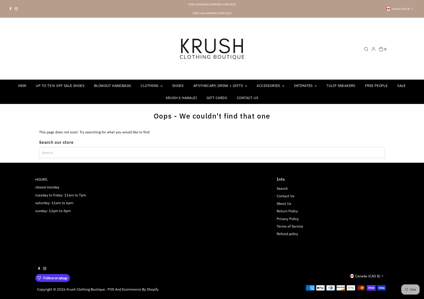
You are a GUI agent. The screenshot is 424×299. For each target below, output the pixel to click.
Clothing (150, 85)
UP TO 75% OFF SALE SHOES (60, 85)
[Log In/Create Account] (373, 49)
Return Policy (287, 211)
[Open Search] (366, 49)
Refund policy (287, 234)
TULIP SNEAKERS (340, 85)
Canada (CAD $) (401, 8)
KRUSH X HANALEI (181, 98)
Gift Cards (216, 98)
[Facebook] (11, 9)
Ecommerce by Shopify (140, 289)
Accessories (269, 85)
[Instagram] (16, 9)
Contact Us (247, 98)
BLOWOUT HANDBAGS (112, 85)
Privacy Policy (288, 219)
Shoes (178, 85)
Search (282, 188)
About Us (284, 203)
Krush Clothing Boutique (85, 289)
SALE (401, 85)
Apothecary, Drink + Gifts (218, 85)
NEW (22, 85)
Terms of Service (290, 226)
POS (111, 289)
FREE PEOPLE (376, 85)
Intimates (304, 85)
